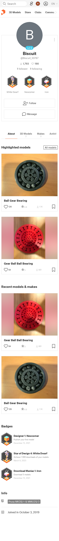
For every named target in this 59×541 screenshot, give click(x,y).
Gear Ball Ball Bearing (18, 263)
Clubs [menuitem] (38, 12)
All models (50, 147)
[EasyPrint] (31, 4)
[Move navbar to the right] (56, 12)
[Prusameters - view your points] (38, 3)
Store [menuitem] (28, 12)
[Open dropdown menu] (54, 38)
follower (22, 68)
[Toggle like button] (6, 207)
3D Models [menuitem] (15, 12)
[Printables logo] (3, 12)
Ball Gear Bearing (15, 200)
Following (36, 68)
